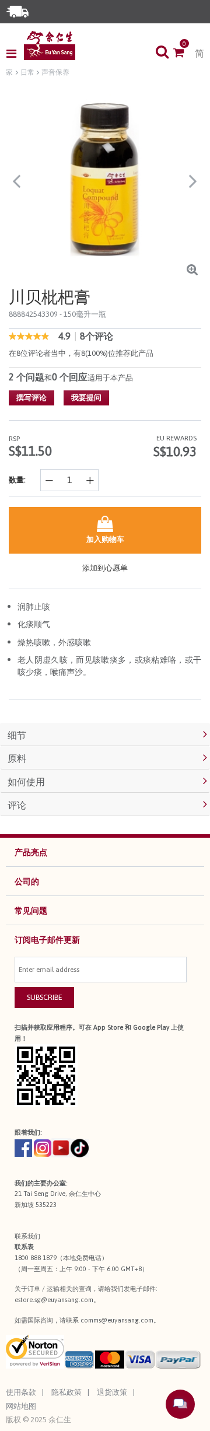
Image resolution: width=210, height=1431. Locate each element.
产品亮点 (31, 852)
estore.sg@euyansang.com (54, 1299)
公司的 (27, 881)
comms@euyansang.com (116, 1320)
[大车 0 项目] (184, 53)
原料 (17, 758)
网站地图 (21, 1406)
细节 (17, 735)
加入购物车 (105, 539)
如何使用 (26, 781)
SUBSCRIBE (44, 997)
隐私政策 (66, 1392)
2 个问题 (26, 377)
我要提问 (86, 397)
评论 (17, 805)
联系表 (24, 1246)
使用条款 (21, 1392)
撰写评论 (31, 397)
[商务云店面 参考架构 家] (49, 45)
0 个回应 (70, 377)
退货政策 (112, 1392)
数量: (17, 479)
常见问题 (31, 910)
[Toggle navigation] (15, 53)
